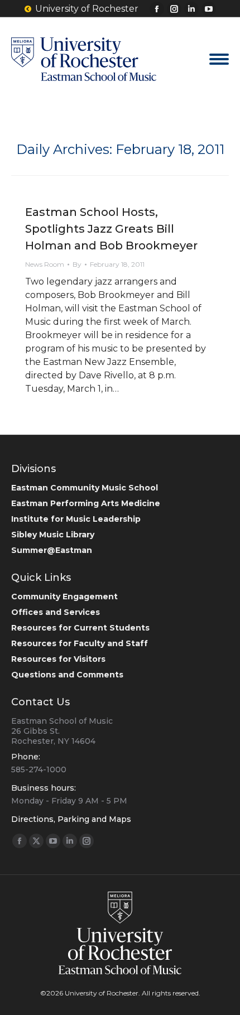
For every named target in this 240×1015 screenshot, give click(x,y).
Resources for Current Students (80, 628)
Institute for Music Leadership (76, 519)
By (77, 264)
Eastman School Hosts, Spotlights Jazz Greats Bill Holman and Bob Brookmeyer (111, 228)
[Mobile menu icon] (219, 59)
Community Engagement (64, 596)
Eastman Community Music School (84, 488)
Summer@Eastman (51, 550)
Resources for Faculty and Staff (79, 643)
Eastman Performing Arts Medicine (85, 503)
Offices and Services (55, 612)
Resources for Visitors (58, 659)
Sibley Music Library (52, 535)
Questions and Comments (67, 675)
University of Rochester (86, 8)
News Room (44, 264)
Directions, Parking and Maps (71, 819)
